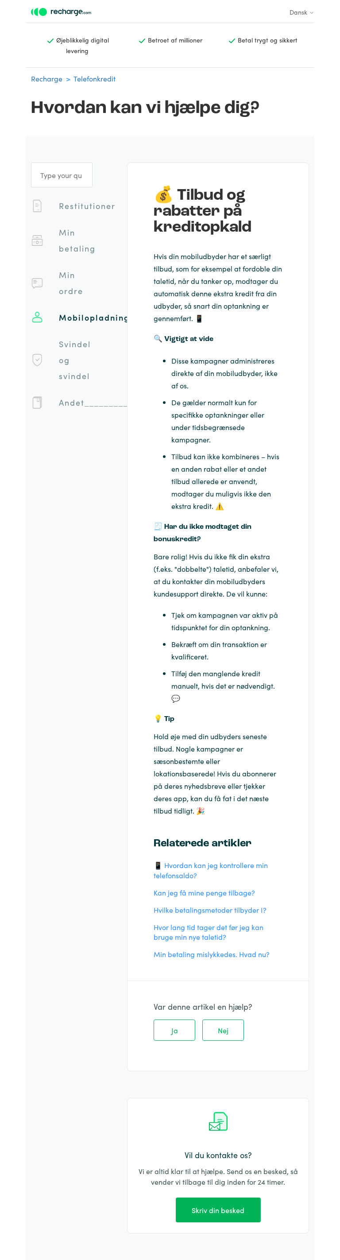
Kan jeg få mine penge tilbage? (204, 892)
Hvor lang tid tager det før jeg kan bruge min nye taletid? (208, 932)
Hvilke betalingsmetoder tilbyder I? (210, 910)
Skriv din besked (218, 1210)
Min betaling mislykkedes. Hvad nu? (212, 954)
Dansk (299, 12)
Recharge (46, 78)
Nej (223, 1030)
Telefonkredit (94, 78)
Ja (174, 1030)
